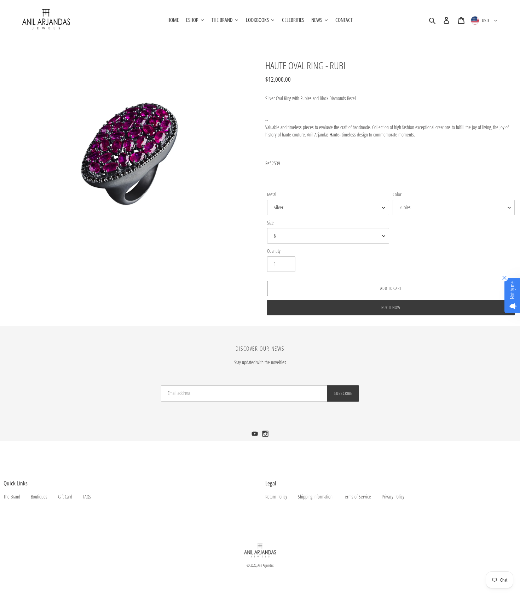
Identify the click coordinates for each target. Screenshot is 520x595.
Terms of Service (357, 496)
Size (270, 222)
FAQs (87, 496)
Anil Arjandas (266, 565)
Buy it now (391, 307)
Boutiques (39, 496)
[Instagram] (265, 435)
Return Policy (276, 496)
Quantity (274, 250)
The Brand (12, 496)
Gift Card (65, 496)
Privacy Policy (393, 496)
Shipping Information (315, 496)
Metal (271, 194)
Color (397, 194)
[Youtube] (255, 435)
